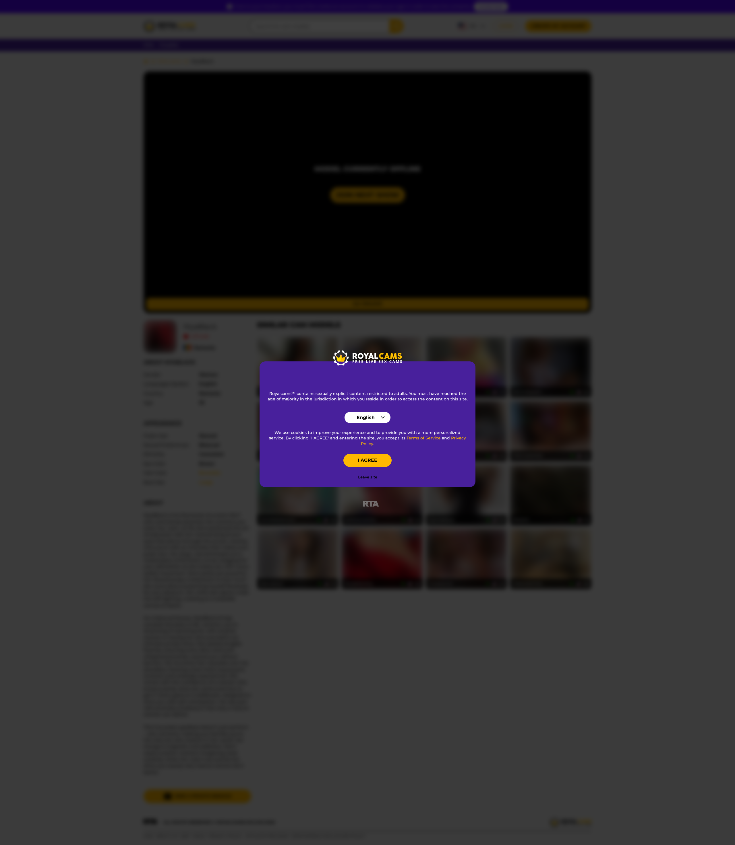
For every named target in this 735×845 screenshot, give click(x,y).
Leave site (367, 477)
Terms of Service (424, 438)
